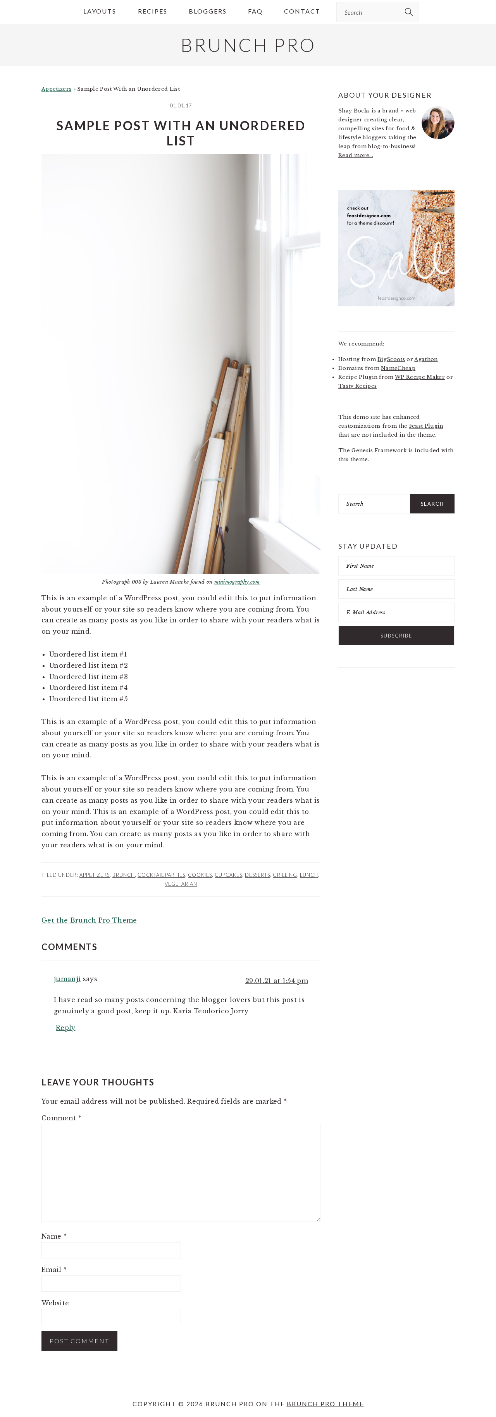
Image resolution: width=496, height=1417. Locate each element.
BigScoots (391, 359)
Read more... (355, 155)
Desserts (257, 875)
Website (55, 1303)
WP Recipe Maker (420, 377)
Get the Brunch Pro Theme (89, 920)
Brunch (123, 875)
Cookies (200, 875)
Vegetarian (181, 884)
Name (54, 1236)
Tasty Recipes (357, 386)
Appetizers (56, 89)
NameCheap (398, 368)
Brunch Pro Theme (325, 1403)
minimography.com (237, 582)
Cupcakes (228, 875)
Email (54, 1270)
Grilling (285, 875)
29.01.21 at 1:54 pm (276, 981)
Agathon (425, 359)
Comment (61, 1118)
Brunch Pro (248, 45)
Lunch (309, 875)
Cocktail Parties (161, 875)
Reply (66, 1028)
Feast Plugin (426, 426)
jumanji (67, 979)
